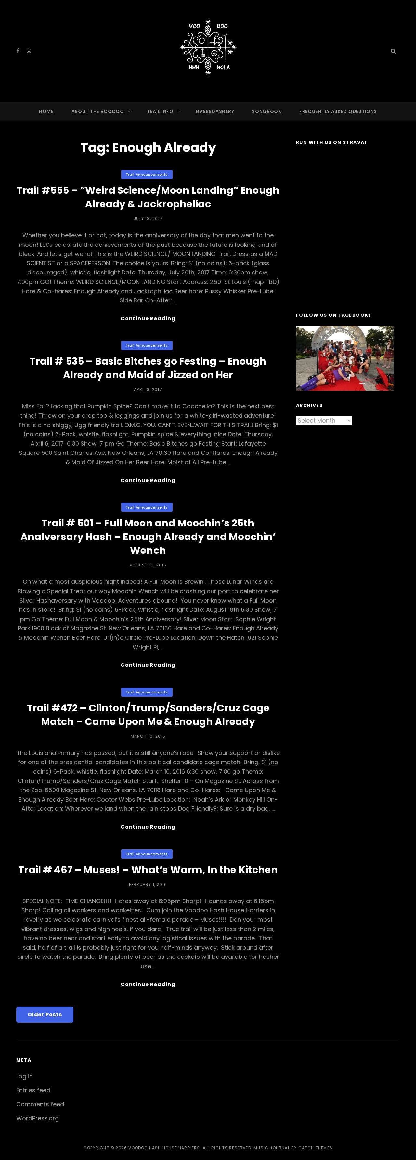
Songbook (266, 111)
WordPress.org (37, 1118)
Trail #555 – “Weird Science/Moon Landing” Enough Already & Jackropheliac (148, 197)
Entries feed (33, 1090)
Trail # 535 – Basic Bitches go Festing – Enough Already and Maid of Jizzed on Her (148, 368)
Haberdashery (215, 111)
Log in (24, 1076)
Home (46, 111)
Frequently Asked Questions (338, 111)
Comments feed (40, 1104)
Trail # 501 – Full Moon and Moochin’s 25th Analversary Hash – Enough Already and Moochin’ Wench (148, 536)
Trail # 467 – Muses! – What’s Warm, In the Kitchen (148, 870)
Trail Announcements (147, 174)
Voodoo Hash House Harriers (164, 1148)
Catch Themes (315, 1148)
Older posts (45, 1014)
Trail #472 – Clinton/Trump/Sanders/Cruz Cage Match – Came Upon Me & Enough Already (148, 715)
